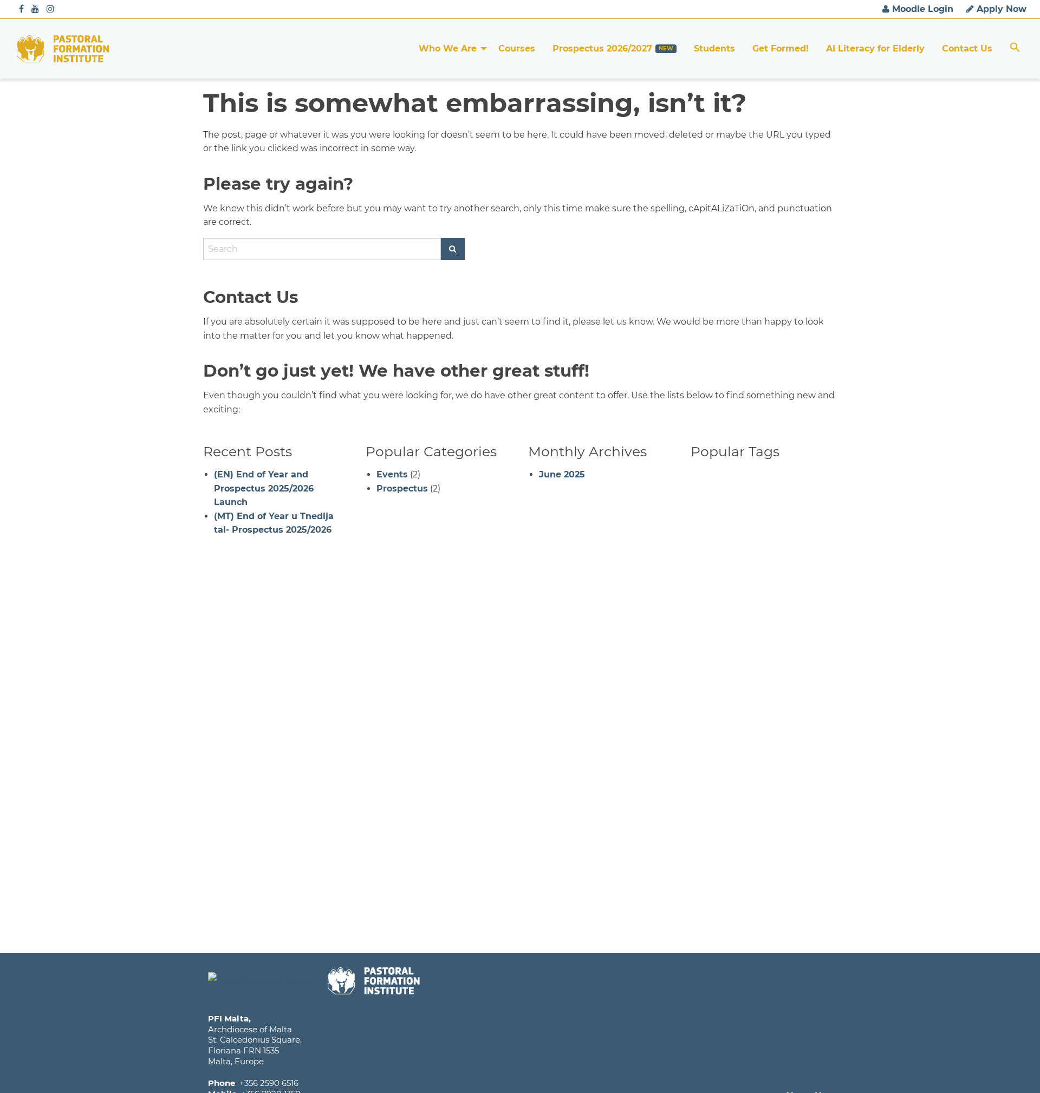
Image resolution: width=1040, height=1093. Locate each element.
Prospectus (402, 488)
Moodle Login (921, 9)
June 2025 (562, 474)
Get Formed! (780, 48)
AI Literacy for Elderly (875, 48)
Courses (516, 48)
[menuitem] (450, 49)
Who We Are (448, 48)
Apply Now (1000, 9)
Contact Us (967, 48)
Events (392, 474)
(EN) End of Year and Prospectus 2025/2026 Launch (264, 488)
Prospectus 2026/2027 (602, 48)
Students (714, 48)
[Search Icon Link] (1015, 48)
